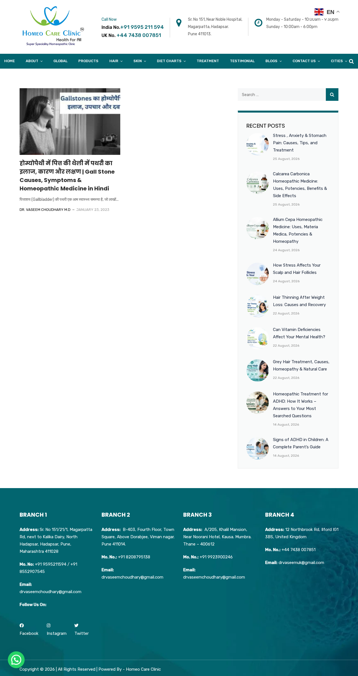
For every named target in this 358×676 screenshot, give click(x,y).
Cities (337, 61)
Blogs (271, 61)
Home (9, 61)
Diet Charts (169, 61)
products (88, 61)
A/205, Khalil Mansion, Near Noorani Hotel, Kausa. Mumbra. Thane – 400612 (217, 537)
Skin (137, 61)
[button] (16, 659)
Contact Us (304, 61)
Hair (113, 61)
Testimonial (242, 61)
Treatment (208, 61)
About (32, 61)
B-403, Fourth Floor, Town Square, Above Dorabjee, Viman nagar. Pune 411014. (138, 537)
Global (60, 61)
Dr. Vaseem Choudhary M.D (45, 210)
